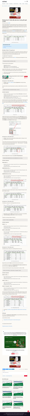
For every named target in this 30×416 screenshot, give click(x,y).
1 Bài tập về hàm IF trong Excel (7, 46)
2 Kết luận (4, 47)
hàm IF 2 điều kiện (11, 82)
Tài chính (23, 3)
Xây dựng (26, 3)
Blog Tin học (4, 3)
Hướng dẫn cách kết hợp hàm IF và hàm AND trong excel (12, 319)
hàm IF (15, 57)
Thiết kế (20, 3)
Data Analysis (11, 3)
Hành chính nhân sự (16, 3)
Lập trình (7, 3)
